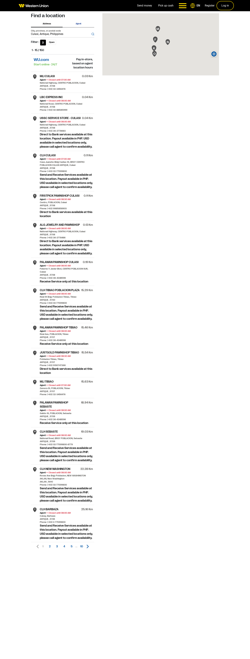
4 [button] (64, 546)
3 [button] (57, 546)
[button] (196, 5)
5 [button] (71, 546)
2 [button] (50, 546)
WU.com (41, 60)
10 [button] (81, 546)
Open (51, 42)
